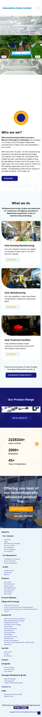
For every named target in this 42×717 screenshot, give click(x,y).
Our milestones (9, 547)
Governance (8, 656)
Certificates (8, 572)
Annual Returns (9, 630)
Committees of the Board (12, 559)
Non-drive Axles (9, 590)
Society (6, 654)
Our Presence (8, 551)
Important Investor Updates (12, 624)
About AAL (7, 539)
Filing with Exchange (10, 636)
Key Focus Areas (9, 545)
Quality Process (9, 570)
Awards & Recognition (11, 640)
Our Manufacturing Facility (20, 375)
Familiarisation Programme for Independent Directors (21, 609)
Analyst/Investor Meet (11, 622)
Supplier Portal (8, 696)
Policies (6, 611)
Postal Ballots (8, 634)
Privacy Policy (35, 712)
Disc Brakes (8, 594)
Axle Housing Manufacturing (19, 245)
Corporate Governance (11, 605)
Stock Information (9, 632)
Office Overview (9, 667)
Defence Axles (8, 586)
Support (12, 712)
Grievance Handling (10, 628)
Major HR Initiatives (10, 679)
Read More (8, 178)
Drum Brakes (8, 592)
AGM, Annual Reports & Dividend (14, 618)
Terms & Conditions (23, 712)
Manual (6, 574)
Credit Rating (8, 626)
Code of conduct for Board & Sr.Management (18, 607)
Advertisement (8, 638)
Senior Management (10, 563)
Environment (8, 652)
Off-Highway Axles (10, 588)
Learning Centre (9, 669)
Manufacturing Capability (12, 543)
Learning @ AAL (9, 681)
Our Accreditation (9, 549)
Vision (6, 541)
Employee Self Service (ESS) (13, 694)
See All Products (19, 418)
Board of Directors (10, 561)
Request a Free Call (20, 509)
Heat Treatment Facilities (18, 340)
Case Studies (8, 671)
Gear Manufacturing (15, 292)
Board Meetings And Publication (14, 621)
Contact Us (6, 687)
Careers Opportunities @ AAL (13, 683)
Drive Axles (7, 582)
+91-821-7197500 (23, 516)
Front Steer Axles (9, 584)
